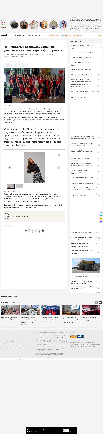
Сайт (7, 219)
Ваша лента (78, 35)
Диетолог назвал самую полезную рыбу (82, 183)
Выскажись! (8, 65)
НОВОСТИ (6, 43)
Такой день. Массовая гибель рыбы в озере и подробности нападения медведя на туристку (83, 47)
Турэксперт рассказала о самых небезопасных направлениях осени (81, 80)
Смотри (37, 35)
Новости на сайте (5, 333)
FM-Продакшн (21, 333)
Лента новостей (75, 41)
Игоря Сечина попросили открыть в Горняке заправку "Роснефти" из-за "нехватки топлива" (81, 276)
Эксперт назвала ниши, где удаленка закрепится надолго (81, 69)
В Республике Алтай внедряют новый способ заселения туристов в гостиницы (82, 232)
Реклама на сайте (22, 335)
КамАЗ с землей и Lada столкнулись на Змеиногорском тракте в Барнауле (82, 177)
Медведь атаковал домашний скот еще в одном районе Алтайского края (82, 75)
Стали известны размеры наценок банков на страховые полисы (82, 287)
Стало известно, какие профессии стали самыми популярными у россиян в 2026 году (82, 145)
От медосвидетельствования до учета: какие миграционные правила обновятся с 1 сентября (83, 251)
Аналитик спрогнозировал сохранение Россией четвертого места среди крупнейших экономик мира (82, 86)
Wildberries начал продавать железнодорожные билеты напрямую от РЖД (82, 99)
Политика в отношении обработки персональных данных (14, 347)
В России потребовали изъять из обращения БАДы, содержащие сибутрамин (80, 172)
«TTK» (23, 359)
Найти (99, 35)
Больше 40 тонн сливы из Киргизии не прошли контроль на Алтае (81, 282)
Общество (15, 43)
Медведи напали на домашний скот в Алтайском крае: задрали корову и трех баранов (82, 165)
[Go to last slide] (10, 167)
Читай (24, 35)
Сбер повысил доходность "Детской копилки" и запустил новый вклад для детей (81, 151)
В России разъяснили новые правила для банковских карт (82, 58)
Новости (18, 35)
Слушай (30, 35)
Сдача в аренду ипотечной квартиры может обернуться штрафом (81, 194)
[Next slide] (58, 167)
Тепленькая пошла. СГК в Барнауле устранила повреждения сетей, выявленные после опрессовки (80, 245)
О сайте (20, 339)
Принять (65, 430)
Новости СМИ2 (4, 299)
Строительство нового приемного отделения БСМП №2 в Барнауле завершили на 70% (80, 158)
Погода (3, 339)
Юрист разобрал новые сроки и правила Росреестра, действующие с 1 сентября (82, 238)
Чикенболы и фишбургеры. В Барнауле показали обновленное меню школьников (82, 188)
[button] (11, 186)
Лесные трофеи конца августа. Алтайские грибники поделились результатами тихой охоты (82, 138)
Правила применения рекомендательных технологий (13, 345)
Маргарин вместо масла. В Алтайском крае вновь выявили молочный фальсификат (83, 92)
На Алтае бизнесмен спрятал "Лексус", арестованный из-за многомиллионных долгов (82, 64)
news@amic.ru (52, 342)
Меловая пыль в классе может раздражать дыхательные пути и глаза (82, 52)
